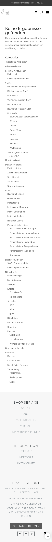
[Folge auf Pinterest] (32, 533)
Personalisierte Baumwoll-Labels (25, 237)
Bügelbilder (12, 318)
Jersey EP (14, 156)
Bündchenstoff (14, 104)
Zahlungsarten (26, 420)
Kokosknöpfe (16, 297)
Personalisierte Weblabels (22, 251)
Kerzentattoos (14, 360)
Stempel (11, 284)
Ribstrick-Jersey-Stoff (17, 91)
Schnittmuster (14, 177)
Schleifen (11, 301)
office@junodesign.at (26, 503)
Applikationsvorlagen (17, 173)
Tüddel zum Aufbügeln (16, 62)
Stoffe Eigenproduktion (18, 152)
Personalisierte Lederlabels (22, 242)
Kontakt (26, 408)
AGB (26, 414)
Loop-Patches (16, 339)
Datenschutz (26, 463)
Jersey (13, 126)
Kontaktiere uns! (26, 526)
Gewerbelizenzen (15, 186)
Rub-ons (11, 356)
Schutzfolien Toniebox (17, 365)
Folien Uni (12, 74)
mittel (12, 309)
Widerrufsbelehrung (26, 432)
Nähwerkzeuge (14, 275)
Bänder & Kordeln (15, 322)
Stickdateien (13, 181)
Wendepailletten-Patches (22, 344)
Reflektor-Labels (15, 221)
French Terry (15, 130)
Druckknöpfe (16, 292)
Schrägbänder (14, 280)
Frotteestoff (12, 95)
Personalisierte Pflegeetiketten (24, 246)
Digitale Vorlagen (13, 165)
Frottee (13, 135)
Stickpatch (15, 335)
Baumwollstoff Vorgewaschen (21, 86)
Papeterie (9, 352)
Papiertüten (15, 373)
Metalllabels (13, 203)
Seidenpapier (16, 377)
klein (12, 305)
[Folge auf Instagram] (26, 533)
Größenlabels (13, 198)
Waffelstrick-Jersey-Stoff (19, 100)
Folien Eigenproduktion (18, 79)
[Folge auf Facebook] (19, 533)
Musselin (14, 139)
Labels (8, 190)
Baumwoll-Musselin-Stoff (19, 109)
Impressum (26, 457)
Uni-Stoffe (12, 113)
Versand (26, 426)
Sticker (13, 382)
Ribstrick (14, 143)
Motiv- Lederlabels (16, 212)
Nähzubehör (11, 272)
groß (12, 313)
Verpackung (13, 369)
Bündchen (14, 121)
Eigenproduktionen (14, 260)
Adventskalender (13, 66)
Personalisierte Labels (17, 225)
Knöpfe (10, 289)
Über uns (26, 451)
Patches (11, 331)
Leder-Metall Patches (17, 207)
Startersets (15, 255)
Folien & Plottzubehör (15, 71)
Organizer (11, 327)
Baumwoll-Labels (15, 194)
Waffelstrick (15, 148)
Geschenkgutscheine (15, 348)
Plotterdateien (14, 168)
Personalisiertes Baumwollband (24, 233)
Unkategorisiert (12, 160)
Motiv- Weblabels (15, 216)
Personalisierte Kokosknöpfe (23, 228)
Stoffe (8, 83)
